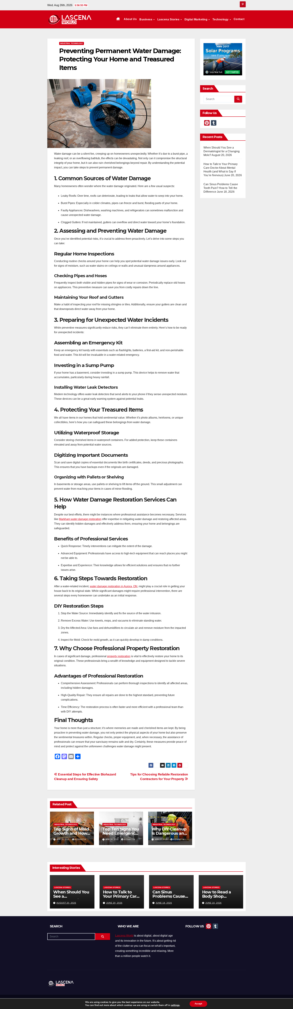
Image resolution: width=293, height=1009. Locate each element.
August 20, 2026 (66, 903)
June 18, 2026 (164, 903)
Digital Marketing (196, 19)
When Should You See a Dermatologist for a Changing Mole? (221, 151)
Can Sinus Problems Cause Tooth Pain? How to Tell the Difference (220, 188)
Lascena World (124, 935)
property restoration (118, 656)
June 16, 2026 (213, 903)
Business (146, 19)
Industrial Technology (71, 43)
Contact (239, 19)
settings (175, 1005)
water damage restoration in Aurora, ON (113, 586)
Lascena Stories (168, 19)
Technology (220, 19)
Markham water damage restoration (80, 519)
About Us (130, 19)
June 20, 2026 (114, 903)
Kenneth (80, 839)
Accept (198, 1003)
